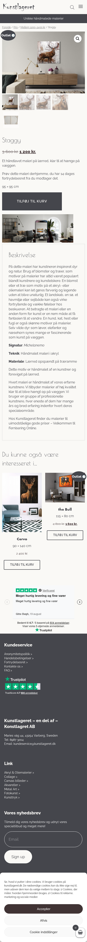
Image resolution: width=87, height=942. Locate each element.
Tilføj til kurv (32, 201)
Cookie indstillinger (43, 932)
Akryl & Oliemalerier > (19, 772)
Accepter (43, 909)
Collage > (10, 776)
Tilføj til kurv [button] (22, 564)
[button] (78, 38)
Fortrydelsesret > (16, 662)
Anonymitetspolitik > (18, 654)
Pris (16, 27)
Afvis (43, 920)
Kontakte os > (13, 666)
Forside (6, 27)
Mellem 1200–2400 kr (32, 27)
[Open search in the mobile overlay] (72, 7)
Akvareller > (12, 785)
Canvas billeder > (16, 780)
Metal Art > (11, 789)
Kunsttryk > (12, 797)
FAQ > (8, 670)
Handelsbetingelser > (19, 658)
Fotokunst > (12, 793)
